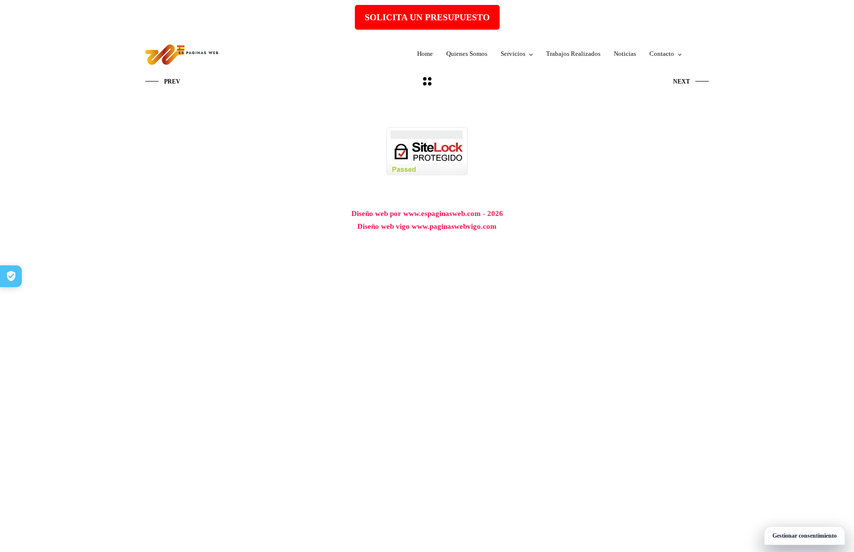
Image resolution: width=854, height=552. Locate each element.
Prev (172, 81)
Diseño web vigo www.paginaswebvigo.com (427, 226)
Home (425, 53)
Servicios (513, 53)
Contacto (661, 53)
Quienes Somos (466, 53)
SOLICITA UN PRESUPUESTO (427, 17)
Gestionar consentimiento (804, 535)
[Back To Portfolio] (427, 82)
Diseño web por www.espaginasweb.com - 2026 (427, 213)
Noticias (625, 53)
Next (681, 81)
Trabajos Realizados (573, 53)
